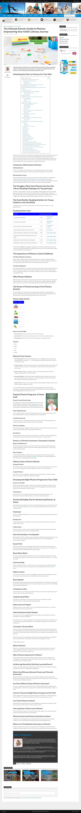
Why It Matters (26, 112)
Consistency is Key (26, 134)
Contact (7, 1)
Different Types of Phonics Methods (29, 113)
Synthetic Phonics (27, 115)
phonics (18, 763)
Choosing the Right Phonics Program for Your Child (31, 117)
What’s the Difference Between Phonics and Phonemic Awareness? (34, 144)
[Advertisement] (40, 805)
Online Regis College (51, 232)
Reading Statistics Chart (27, 90)
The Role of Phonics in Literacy (29, 92)
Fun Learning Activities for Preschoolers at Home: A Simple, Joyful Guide (12, 775)
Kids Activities (26, 771)
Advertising (32, 1)
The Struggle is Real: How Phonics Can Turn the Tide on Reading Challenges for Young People (32, 85)
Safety (41, 15)
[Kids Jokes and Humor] (29, 19)
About (3, 1)
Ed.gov (34, 268)
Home (4, 15)
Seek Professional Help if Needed (28, 137)
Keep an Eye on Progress (27, 136)
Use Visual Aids (25, 130)
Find (74, 53)
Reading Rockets (35, 456)
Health (61, 15)
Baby (30, 15)
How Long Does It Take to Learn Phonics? (30, 149)
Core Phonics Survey (27, 106)
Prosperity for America (50, 217)
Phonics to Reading (27, 107)
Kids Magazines (54, 15)
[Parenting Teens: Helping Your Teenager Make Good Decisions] (54, 20)
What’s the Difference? (27, 111)
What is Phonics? (26, 140)
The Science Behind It (27, 93)
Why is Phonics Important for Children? (29, 141)
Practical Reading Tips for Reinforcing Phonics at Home (32, 121)
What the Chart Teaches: (27, 101)
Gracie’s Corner (36, 402)
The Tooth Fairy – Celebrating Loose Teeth (48, 20)
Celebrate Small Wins (26, 135)
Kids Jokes (45, 1)
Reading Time (26, 123)
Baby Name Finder (63, 43)
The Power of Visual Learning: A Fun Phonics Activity (31, 96)
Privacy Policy (39, 1)
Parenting (10, 15)
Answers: (25, 100)
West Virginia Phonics (27, 105)
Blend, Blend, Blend (26, 128)
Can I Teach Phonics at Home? (28, 148)
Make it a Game (25, 131)
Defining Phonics (26, 82)
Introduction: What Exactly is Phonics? (29, 81)
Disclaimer (13, 1)
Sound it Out (25, 127)
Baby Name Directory (64, 39)
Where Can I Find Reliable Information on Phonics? (31, 152)
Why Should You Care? (27, 83)
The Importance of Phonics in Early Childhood (30, 91)
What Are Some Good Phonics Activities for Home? (31, 150)
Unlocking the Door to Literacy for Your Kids (30, 79)
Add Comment (7, 77)
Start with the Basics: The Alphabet (29, 126)
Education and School (15, 26)
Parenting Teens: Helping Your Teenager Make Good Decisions (60, 19)
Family (33, 773)
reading (23, 763)
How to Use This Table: (27, 99)
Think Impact (50, 230)
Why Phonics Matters (25, 95)
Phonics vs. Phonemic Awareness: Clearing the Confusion (33, 110)
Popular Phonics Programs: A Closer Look (29, 103)
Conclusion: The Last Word (27, 139)
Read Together (25, 132)
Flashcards (24, 122)
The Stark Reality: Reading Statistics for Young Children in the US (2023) (33, 88)
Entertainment (27, 773)
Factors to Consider (27, 118)
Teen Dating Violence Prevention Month (73, 20)
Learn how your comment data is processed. (31, 797)
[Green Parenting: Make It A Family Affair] (16, 19)
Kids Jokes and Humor (34, 19)
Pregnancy (25, 15)
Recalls (46, 15)
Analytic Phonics (26, 116)
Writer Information (24, 1)
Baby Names (17, 15)
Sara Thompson (7, 72)
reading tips (25, 506)
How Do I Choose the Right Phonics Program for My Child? (33, 147)
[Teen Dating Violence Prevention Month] (67, 19)
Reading (8, 26)
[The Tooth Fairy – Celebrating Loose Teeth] (41, 19)
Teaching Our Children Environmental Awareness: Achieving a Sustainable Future (49, 777)
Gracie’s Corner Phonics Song (29, 104)
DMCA (17, 1)
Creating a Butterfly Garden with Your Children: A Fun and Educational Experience (31, 777)
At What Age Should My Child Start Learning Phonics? (32, 143)
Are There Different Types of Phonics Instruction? (31, 145)
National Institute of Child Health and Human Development (33, 179)
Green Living (44, 771)
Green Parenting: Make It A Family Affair (22, 20)
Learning (35, 15)
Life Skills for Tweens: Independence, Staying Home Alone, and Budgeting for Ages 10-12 (9, 20)
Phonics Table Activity (26, 98)
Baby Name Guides (63, 41)
